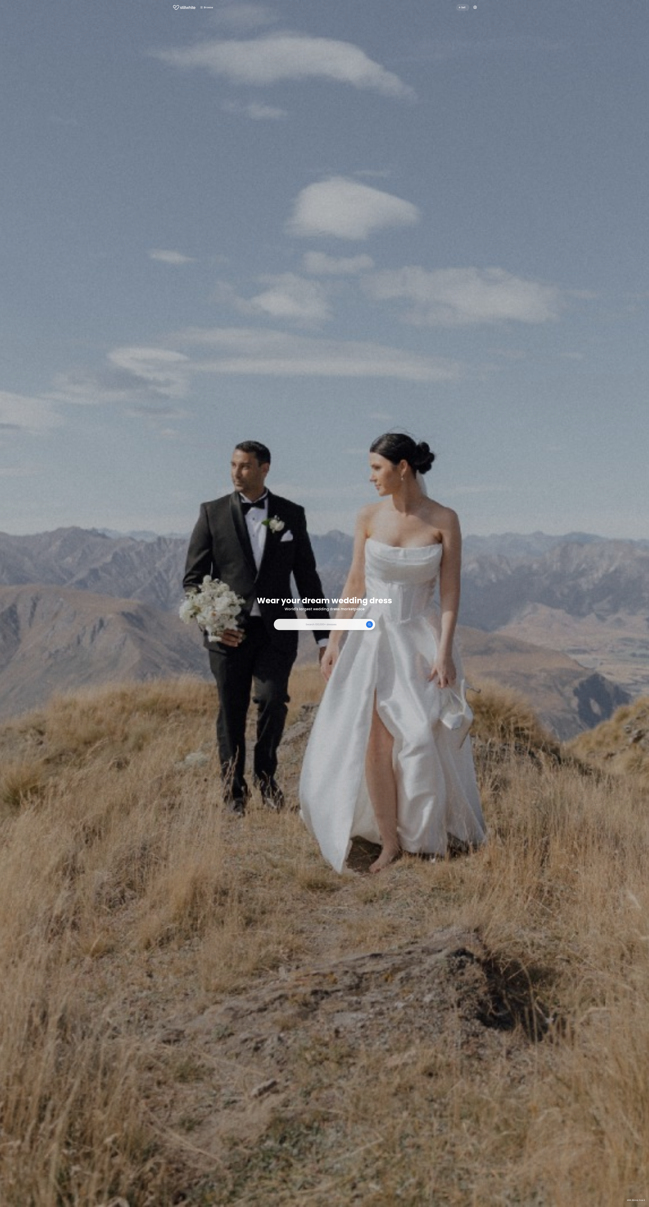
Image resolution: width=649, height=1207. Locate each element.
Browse (208, 7)
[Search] (369, 624)
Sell (463, 7)
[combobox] (324, 624)
